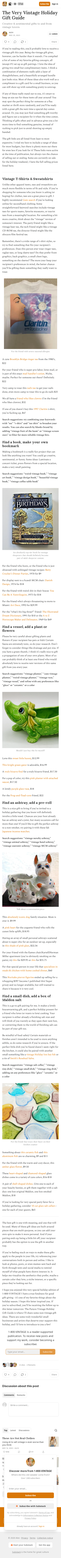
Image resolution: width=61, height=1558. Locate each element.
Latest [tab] (13, 1430)
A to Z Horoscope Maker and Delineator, (26, 617)
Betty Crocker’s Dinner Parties (26, 572)
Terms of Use (44, 1512)
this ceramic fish (29, 1152)
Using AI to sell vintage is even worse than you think (23, 1443)
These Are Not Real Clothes (18, 1438)
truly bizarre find (14, 771)
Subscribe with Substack (32, 1506)
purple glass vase (20, 789)
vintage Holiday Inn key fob (41, 1054)
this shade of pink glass (17, 946)
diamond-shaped (37, 1173)
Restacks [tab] (21, 1395)
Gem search (29, 200)
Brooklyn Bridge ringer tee (24, 359)
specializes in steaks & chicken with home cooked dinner (30, 968)
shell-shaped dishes (22, 1184)
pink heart (10, 927)
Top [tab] (5, 1430)
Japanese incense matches (15, 831)
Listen (55, 34)
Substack (16, 1552)
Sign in (55, 4)
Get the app (44, 1545)
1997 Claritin (40, 409)
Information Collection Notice (35, 1515)
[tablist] (14, 1395)
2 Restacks (31, 1365)
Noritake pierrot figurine (21, 977)
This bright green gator (14, 765)
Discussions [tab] (24, 1430)
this (15, 960)
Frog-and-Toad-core (20, 795)
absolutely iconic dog (19, 917)
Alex (11, 32)
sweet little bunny (21, 758)
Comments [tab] (9, 1395)
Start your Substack (23, 1545)
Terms (32, 1538)
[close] (53, 1458)
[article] (30, 1445)
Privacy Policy (30, 1518)
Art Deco (15, 605)
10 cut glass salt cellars (43, 1206)
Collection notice (45, 1538)
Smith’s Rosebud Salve (22, 1058)
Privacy (24, 1538)
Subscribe (44, 4)
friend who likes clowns (29, 398)
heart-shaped (16, 1173)
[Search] (56, 1430)
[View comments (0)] (15, 42)
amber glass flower (12, 1167)
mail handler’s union (33, 374)
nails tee (31, 388)
